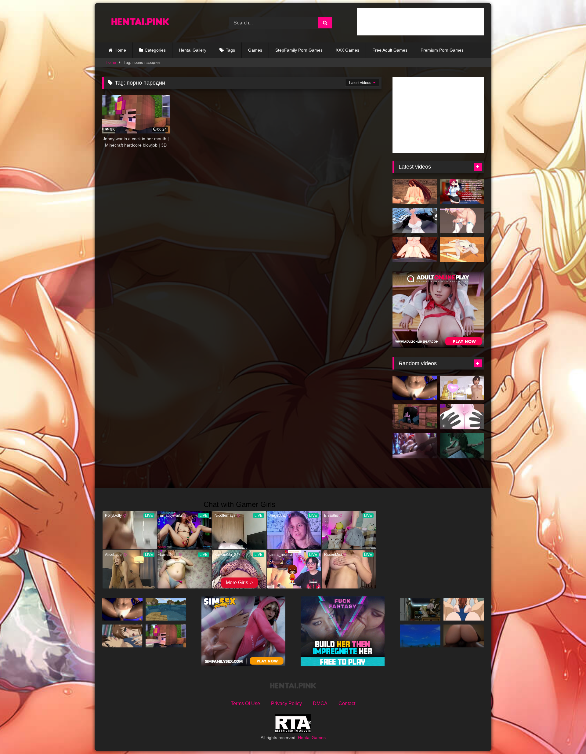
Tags (230, 50)
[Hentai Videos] (140, 23)
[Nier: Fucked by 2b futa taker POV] (414, 220)
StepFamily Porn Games (299, 50)
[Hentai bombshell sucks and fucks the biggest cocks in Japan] (463, 609)
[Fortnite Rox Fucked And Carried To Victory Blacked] (463, 636)
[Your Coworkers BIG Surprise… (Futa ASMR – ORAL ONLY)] (462, 191)
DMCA (320, 703)
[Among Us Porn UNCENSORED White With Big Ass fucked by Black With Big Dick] (462, 416)
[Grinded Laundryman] (122, 636)
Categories (155, 50)
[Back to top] (567, 736)
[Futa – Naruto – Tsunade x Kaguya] (462, 249)
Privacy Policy (286, 703)
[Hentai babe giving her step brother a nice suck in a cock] (420, 636)
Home (120, 50)
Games (255, 50)
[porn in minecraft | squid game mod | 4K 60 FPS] (414, 416)
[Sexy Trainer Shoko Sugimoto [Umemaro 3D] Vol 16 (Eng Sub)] (414, 388)
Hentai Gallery (192, 50)
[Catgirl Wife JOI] (462, 220)
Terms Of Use (245, 703)
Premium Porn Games (442, 50)
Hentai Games (312, 737)
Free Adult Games (389, 50)
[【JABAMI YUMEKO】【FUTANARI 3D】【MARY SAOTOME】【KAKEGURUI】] (414, 249)
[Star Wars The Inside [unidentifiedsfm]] (462, 445)
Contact (346, 703)
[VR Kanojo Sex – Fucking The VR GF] (462, 388)
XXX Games (347, 50)
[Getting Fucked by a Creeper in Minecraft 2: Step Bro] (166, 609)
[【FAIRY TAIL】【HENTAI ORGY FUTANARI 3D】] (414, 191)
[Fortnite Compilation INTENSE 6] (414, 445)
